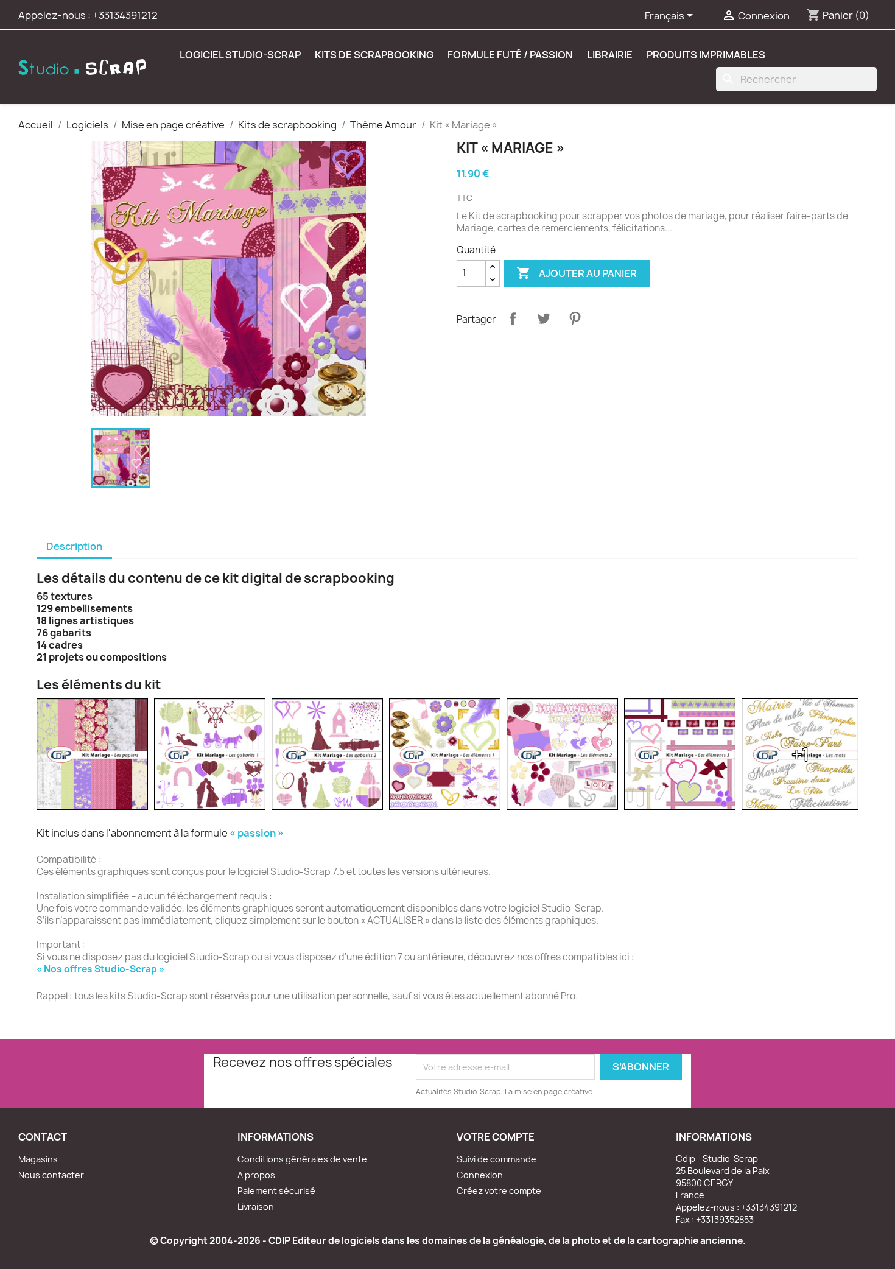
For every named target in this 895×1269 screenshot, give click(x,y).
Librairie (610, 55)
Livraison (255, 1206)
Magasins (38, 1159)
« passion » (257, 833)
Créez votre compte (499, 1191)
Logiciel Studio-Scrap (240, 55)
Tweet (544, 318)
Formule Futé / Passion (510, 55)
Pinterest (575, 318)
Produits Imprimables (706, 55)
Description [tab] (74, 546)
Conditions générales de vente (302, 1159)
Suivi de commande (496, 1159)
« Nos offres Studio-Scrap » (100, 969)
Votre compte (496, 1137)
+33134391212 (125, 15)
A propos (256, 1175)
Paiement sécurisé (276, 1191)
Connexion (480, 1175)
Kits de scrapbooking (374, 55)
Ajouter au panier (576, 272)
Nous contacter (51, 1175)
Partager (512, 318)
